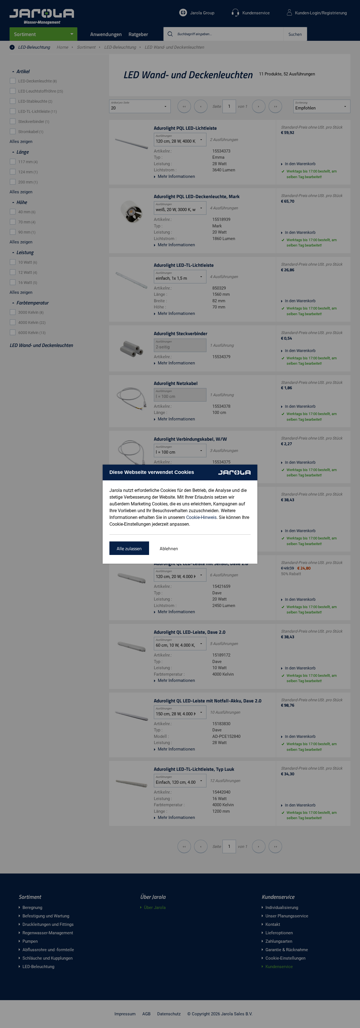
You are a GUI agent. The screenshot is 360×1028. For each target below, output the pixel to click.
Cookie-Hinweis (201, 517)
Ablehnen (169, 548)
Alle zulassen (129, 548)
